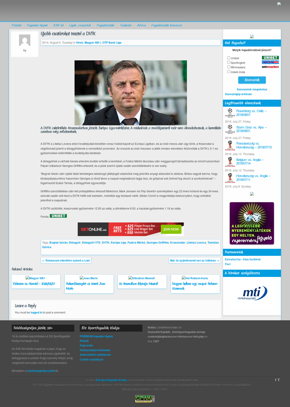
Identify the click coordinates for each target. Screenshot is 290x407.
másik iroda (238, 72)
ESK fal (58, 25)
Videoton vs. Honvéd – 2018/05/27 (33, 283)
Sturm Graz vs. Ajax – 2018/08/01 (251, 129)
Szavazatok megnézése (252, 89)
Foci (227, 264)
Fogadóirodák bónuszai (166, 25)
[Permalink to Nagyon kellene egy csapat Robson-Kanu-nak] (195, 278)
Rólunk (84, 341)
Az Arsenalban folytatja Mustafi (138, 283)
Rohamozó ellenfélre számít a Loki (66, 260)
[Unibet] (58, 217)
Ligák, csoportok (80, 25)
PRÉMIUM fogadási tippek (96, 336)
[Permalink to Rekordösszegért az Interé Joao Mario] (89, 278)
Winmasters (238, 67)
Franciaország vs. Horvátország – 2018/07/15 (254, 145)
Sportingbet (238, 62)
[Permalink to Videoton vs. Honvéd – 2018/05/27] (36, 278)
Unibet (235, 58)
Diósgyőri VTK (91, 242)
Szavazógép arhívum (238, 94)
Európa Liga (118, 242)
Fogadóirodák (105, 25)
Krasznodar (177, 242)
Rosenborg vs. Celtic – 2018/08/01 (251, 112)
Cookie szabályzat (91, 359)
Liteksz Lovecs (196, 242)
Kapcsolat (86, 345)
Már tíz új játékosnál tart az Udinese (194, 260)
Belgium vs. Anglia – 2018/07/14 (249, 161)
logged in (36, 312)
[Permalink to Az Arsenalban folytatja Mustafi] (142, 278)
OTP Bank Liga (111, 42)
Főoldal (16, 25)
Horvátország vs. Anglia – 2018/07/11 (253, 177)
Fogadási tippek (37, 25)
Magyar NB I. (93, 42)
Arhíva (141, 25)
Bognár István (58, 242)
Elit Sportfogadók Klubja (44, 10)
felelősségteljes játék (41, 371)
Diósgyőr (75, 242)
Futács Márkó (136, 242)
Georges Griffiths (158, 242)
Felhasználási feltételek (95, 350)
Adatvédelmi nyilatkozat (95, 355)
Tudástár (125, 25)
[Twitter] (279, 380)
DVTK (105, 242)
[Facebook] (275, 380)
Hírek (79, 42)
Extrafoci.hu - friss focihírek (243, 259)
